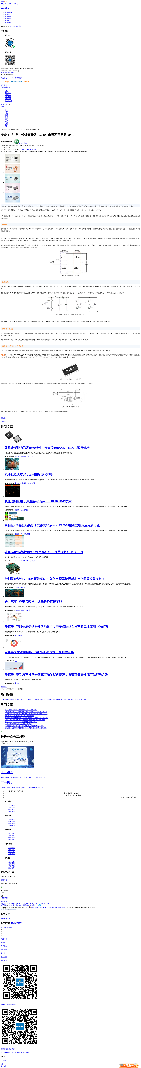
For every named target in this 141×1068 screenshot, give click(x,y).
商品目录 (8, 93)
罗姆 (48, 699)
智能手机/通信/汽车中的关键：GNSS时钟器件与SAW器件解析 (26, 728)
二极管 (76, 699)
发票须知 (11, 864)
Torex (84, 699)
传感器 (11, 699)
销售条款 (11, 866)
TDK (2, 699)
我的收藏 (8, 16)
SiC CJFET (18, 561)
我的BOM (8, 20)
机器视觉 (24, 483)
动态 (6, 114)
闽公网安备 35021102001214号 (41, 907)
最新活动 (20, 81)
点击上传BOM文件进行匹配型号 (12, 78)
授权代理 (8, 99)
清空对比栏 (4, 1066)
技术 (6, 110)
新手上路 (4, 905)
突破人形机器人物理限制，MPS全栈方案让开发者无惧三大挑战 (26, 718)
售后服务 (11, 862)
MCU (36, 149)
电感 (41, 699)
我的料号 (8, 18)
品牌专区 (8, 95)
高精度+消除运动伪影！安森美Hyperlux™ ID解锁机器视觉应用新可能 (52, 525)
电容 (44, 699)
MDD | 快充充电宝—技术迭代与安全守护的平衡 (21, 710)
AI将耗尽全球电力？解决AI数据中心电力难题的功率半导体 (25, 720)
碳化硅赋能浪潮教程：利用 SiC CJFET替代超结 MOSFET (44, 552)
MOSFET (26, 561)
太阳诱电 (36, 699)
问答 (6, 112)
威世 (80, 699)
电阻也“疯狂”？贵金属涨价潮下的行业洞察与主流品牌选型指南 (26, 712)
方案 (2, 106)
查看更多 (4, 687)
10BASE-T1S (25, 456)
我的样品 (8, 14)
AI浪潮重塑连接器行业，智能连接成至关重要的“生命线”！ (24, 726)
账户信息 (11, 850)
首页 (6, 91)
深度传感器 (31, 483)
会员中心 (5, 8)
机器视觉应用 (25, 534)
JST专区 (26, 81)
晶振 (66, 699)
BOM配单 (8, 97)
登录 (2, 1)
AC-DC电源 (29, 149)
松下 (22, 699)
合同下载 (11, 839)
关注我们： (34, 905)
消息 (16, 4)
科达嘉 (30, 699)
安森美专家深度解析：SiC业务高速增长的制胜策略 (39, 652)
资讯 (7, 104)
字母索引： (4, 901)
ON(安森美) (23, 143)
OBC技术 (24, 587)
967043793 (4, 898)
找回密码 (11, 821)
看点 (6, 118)
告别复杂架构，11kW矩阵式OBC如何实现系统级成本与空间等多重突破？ (55, 578)
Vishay (58, 699)
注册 (5, 1)
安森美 (21, 149)
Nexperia (7, 81)
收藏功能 (11, 823)
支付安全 (11, 852)
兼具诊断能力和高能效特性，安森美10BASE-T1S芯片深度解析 (47, 447)
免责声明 (11, 905)
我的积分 (8, 23)
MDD (62, 699)
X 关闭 (3, 1060)
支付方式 (11, 848)
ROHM (6, 699)
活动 (6, 122)
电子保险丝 (18, 635)
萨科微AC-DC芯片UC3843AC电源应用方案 (19, 716)
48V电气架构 (20, 610)
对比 (2, 1064)
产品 (6, 120)
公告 (6, 126)
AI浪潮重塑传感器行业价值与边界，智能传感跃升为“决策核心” (26, 714)
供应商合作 (8, 101)
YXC (26, 699)
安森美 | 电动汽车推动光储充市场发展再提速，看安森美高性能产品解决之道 (56, 674)
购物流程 (11, 833)
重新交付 (11, 868)
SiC (16, 661)
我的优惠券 (8, 12)
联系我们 (11, 811)
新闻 (6, 116)
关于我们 (11, 805)
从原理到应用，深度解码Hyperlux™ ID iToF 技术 (38, 501)
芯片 (31, 456)
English (12, 26)
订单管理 (11, 837)
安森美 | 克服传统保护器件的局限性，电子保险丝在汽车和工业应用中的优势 (56, 626)
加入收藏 (18, 26)
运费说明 (11, 854)
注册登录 (11, 819)
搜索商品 (11, 835)
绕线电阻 (14, 81)
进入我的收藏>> (6, 927)
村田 (53, 699)
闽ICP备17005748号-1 (59, 907)
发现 (6, 124)
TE (51, 699)
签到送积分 (4, 4)
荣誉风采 (11, 807)
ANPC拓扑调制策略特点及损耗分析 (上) (18, 724)
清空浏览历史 (5, 918)
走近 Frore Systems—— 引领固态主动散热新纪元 (21, 722)
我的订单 (12, 4)
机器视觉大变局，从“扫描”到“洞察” (29, 474)
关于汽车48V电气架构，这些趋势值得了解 (33, 601)
